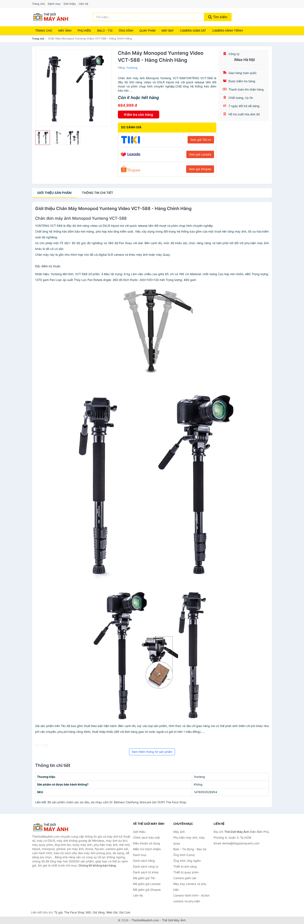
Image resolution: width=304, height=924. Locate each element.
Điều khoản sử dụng (146, 843)
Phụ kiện (84, 30)
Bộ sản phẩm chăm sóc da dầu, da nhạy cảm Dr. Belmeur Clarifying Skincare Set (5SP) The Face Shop (117, 802)
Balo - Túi (105, 30)
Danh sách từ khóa (145, 872)
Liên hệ (83, 3)
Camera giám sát (193, 30)
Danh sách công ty (145, 866)
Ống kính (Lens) (184, 855)
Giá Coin (124, 912)
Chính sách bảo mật (146, 837)
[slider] (42, 137)
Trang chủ (38, 3)
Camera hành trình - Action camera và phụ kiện (191, 898)
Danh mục (54, 3)
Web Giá (111, 912)
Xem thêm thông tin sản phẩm (152, 751)
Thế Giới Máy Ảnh (174, 920)
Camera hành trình (227, 30)
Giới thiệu (69, 3)
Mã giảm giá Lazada (146, 884)
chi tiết (97, 193)
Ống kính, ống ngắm (187, 860)
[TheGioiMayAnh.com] (50, 17)
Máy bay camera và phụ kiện (189, 886)
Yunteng (131, 67)
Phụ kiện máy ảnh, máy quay (189, 840)
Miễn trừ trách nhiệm (147, 849)
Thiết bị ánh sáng (185, 866)
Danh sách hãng (144, 860)
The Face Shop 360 (77, 912)
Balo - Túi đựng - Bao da (189, 849)
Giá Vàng (99, 912)
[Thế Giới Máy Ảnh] (52, 827)
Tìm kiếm (219, 17)
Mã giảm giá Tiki (144, 878)
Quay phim (147, 30)
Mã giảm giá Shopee (147, 889)
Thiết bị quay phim (186, 872)
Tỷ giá (58, 912)
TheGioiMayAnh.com (145, 920)
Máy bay (168, 30)
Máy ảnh (64, 30)
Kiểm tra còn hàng (138, 114)
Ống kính (126, 30)
